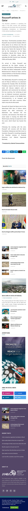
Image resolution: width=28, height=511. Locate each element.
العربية (16, 1)
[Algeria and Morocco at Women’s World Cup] (5, 326)
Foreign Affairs (6, 14)
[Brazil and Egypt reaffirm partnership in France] (14, 222)
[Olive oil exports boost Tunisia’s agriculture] (5, 318)
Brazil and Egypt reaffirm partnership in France (13, 231)
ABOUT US (5, 467)
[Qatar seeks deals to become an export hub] (5, 256)
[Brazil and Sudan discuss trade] (14, 199)
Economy (5, 291)
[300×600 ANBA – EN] (14, 360)
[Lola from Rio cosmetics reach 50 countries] (5, 311)
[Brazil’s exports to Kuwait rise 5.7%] (5, 272)
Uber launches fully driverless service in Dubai (13, 450)
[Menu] (3, 6)
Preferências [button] (5, 507)
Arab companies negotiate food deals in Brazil (13, 437)
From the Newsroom (8, 34)
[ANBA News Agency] (15, 6)
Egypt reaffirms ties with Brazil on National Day (13, 187)
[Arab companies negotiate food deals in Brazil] (5, 248)
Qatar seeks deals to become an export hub (12, 440)
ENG (13, 1)
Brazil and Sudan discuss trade (9, 209)
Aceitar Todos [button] (14, 507)
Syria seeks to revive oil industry (12, 295)
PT (10, 1)
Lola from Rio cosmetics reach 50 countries (13, 456)
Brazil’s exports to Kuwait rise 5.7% (10, 447)
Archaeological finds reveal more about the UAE (14, 443)
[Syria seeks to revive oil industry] (14, 285)
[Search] (25, 6)
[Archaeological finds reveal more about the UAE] (5, 264)
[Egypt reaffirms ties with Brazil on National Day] (14, 177)
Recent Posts (6, 433)
